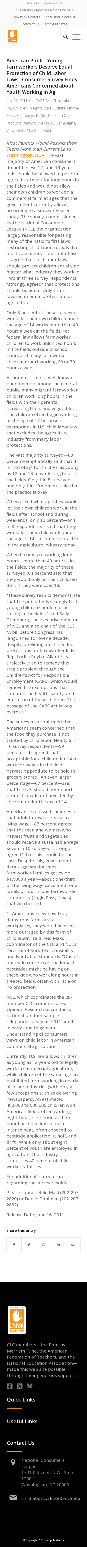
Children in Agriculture (32, 108)
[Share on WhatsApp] (43, 1245)
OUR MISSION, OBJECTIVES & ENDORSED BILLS (45, 10)
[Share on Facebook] (14, 1245)
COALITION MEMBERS (26, 17)
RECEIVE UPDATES (56, 24)
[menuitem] (33, 3)
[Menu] (74, 36)
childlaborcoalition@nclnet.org (53, 1498)
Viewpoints (15, 130)
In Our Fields (47, 115)
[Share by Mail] (73, 1245)
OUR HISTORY (54, 3)
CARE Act (43, 100)
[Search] (63, 36)
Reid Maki (42, 130)
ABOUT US (33, 3)
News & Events (36, 123)
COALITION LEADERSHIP (61, 17)
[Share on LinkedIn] (58, 1245)
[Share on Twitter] (29, 1245)
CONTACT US (31, 24)
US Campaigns (63, 123)
